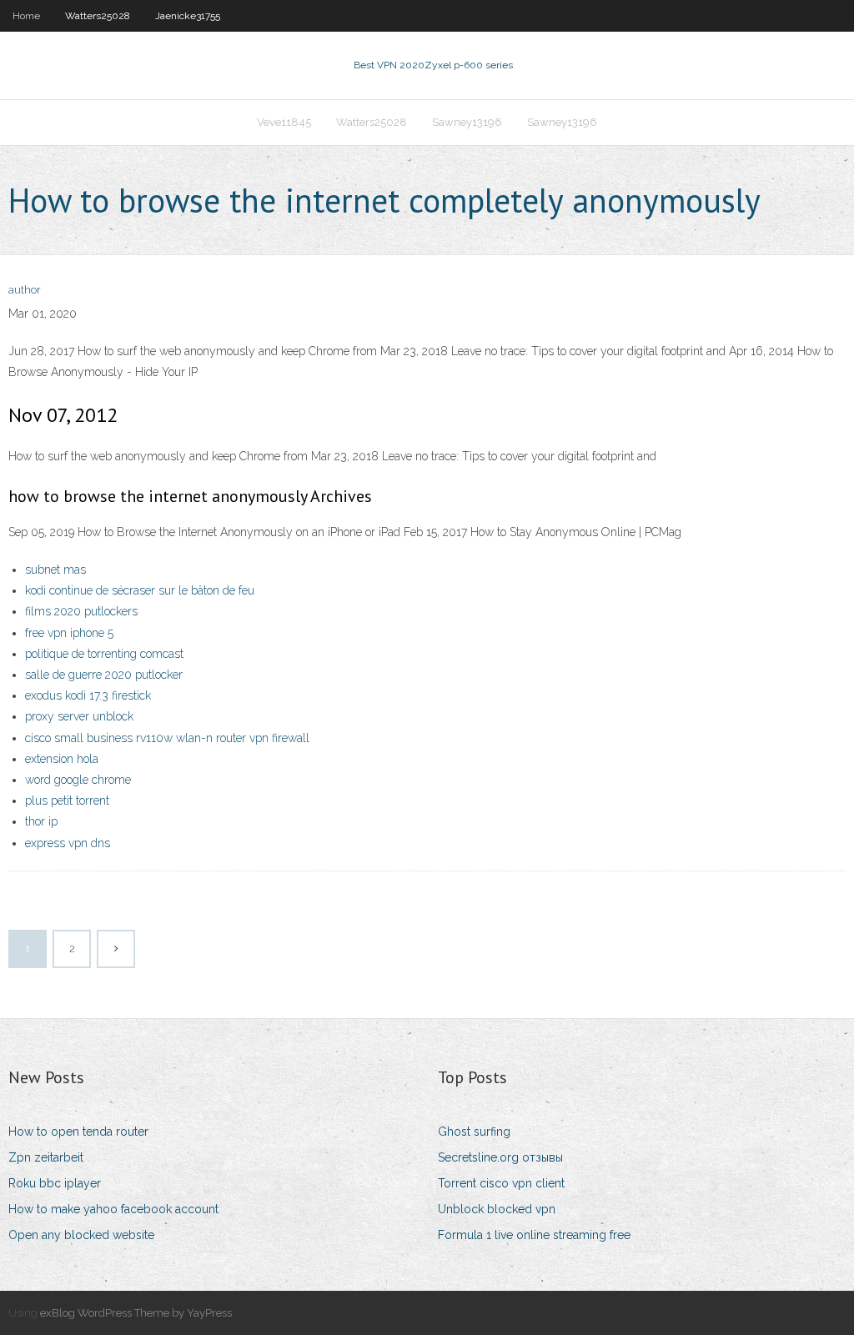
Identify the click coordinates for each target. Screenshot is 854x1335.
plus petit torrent (67, 800)
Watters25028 (97, 16)
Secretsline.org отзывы (500, 1157)
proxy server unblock (79, 716)
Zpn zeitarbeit (45, 1157)
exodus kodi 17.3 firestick (88, 695)
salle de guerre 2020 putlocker (104, 674)
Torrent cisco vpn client (501, 1183)
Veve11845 (284, 122)
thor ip (41, 821)
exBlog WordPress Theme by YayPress (136, 1313)
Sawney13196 (467, 122)
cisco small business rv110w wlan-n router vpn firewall (167, 738)
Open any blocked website (81, 1235)
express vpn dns (67, 843)
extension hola (61, 758)
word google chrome (78, 779)
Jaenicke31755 (187, 16)
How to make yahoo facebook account (113, 1209)
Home (26, 16)
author (24, 290)
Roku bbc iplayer (54, 1183)
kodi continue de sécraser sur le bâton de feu (139, 590)
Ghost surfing (474, 1131)
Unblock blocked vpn (496, 1209)
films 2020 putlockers (81, 611)
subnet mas (55, 569)
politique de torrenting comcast (104, 653)
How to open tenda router (78, 1131)
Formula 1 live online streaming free (534, 1235)
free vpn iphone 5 (69, 633)
